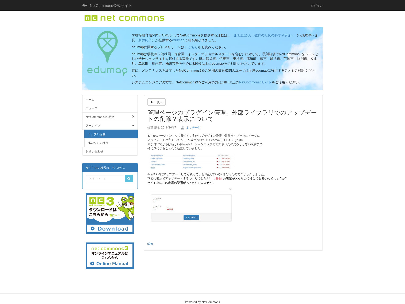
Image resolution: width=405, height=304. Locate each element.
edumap (178, 39)
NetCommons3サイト (255, 82)
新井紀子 (145, 39)
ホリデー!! (192, 127)
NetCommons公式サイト (111, 5)
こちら (193, 46)
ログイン (317, 5)
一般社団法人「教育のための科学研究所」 (263, 35)
